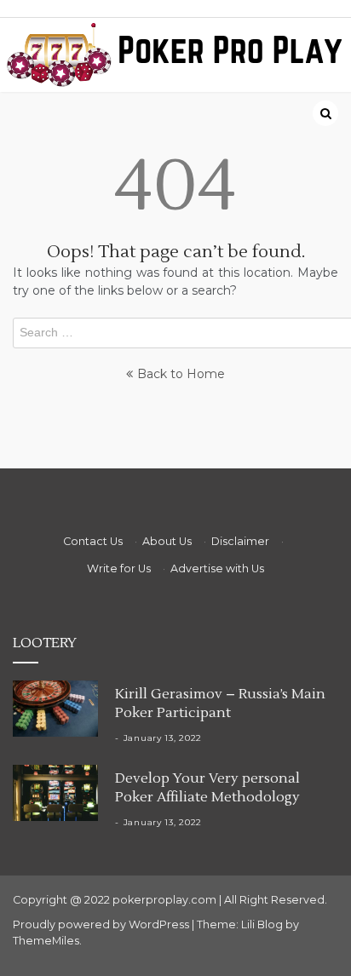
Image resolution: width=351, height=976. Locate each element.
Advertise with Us (217, 568)
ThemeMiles (46, 940)
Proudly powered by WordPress (102, 924)
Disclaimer (240, 541)
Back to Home (181, 374)
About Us (167, 541)
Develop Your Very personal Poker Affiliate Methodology (207, 788)
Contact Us (93, 541)
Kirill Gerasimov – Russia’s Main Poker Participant (220, 703)
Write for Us (119, 568)
